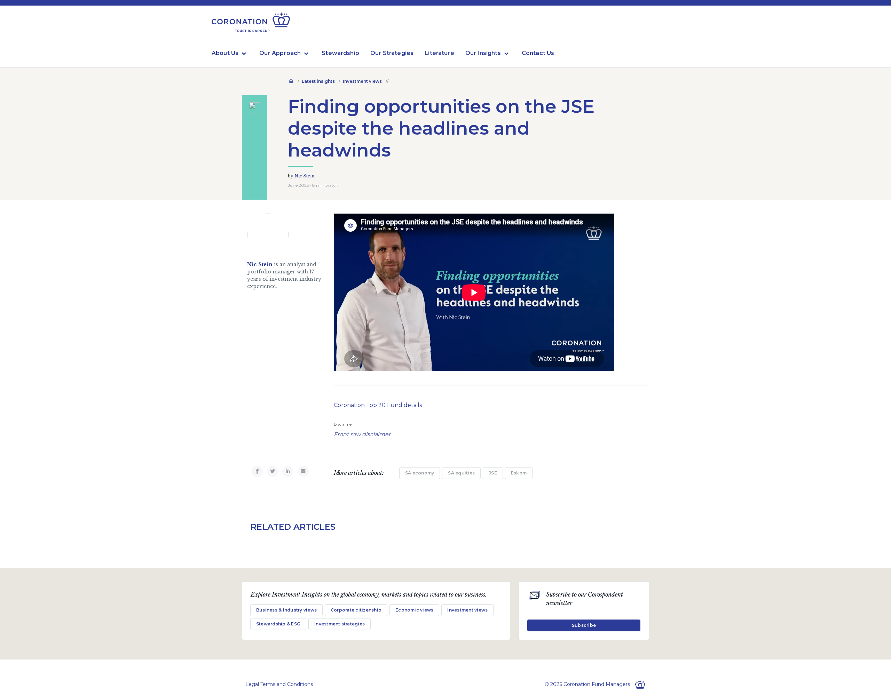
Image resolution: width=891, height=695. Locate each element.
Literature (439, 53)
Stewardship (340, 53)
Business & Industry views (286, 610)
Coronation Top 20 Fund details (378, 405)
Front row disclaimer (363, 434)
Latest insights (318, 81)
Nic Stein (304, 175)
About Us (225, 53)
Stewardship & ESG (278, 623)
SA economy (419, 473)
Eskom (519, 473)
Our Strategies (391, 53)
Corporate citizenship (356, 610)
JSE (493, 473)
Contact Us (538, 53)
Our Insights (483, 53)
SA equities (461, 473)
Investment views (362, 81)
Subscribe (584, 625)
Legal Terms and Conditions (279, 684)
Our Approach (280, 53)
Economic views (414, 610)
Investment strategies (339, 623)
